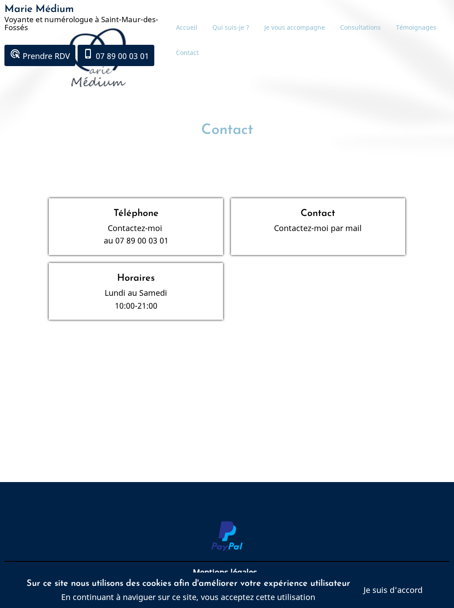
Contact (187, 52)
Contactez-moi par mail (318, 228)
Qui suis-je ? (230, 27)
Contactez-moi (136, 228)
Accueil (186, 27)
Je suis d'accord (393, 589)
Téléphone (136, 213)
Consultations (360, 27)
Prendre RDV (40, 54)
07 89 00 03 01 (116, 54)
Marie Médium (39, 9)
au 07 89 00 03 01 (136, 240)
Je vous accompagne (294, 27)
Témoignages (416, 27)
